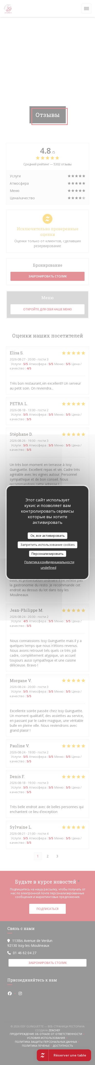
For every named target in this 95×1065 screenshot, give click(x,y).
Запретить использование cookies (47, 544)
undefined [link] (48, 567)
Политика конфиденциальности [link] (49, 562)
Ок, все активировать (47, 535)
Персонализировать (47, 553)
